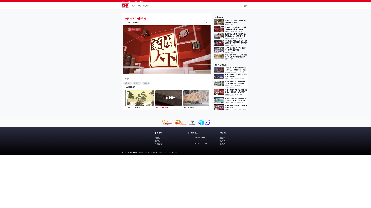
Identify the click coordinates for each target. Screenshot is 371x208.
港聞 (232, 24)
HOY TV (130, 1)
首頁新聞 (239, 31)
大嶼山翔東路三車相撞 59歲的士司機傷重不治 (236, 76)
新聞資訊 (127, 83)
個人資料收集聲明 (132, 152)
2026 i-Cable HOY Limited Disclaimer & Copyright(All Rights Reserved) (158, 152)
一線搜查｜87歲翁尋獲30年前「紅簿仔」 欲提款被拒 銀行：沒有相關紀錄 (236, 69)
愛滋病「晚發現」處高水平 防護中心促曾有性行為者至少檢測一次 (236, 100)
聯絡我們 (222, 144)
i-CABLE (124, 1)
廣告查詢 (222, 138)
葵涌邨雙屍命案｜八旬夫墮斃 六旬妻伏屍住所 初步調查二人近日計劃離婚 (236, 83)
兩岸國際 (233, 31)
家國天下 (128, 79)
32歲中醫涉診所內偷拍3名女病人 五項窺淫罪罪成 (235, 49)
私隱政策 (124, 152)
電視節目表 (158, 144)
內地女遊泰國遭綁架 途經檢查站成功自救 (236, 106)
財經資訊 (157, 141)
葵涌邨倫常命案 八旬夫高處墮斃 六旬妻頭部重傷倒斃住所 (236, 56)
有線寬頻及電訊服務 (139, 1)
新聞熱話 (233, 72)
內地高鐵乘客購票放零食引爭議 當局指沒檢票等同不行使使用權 (236, 42)
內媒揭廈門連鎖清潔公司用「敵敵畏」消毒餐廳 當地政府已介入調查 (236, 91)
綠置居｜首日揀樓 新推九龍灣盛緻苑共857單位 (236, 21)
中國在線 (233, 45)
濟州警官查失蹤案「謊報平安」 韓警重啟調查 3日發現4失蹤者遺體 (236, 35)
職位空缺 (222, 141)
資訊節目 (146, 83)
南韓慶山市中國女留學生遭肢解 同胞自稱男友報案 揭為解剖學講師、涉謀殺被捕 (236, 28)
